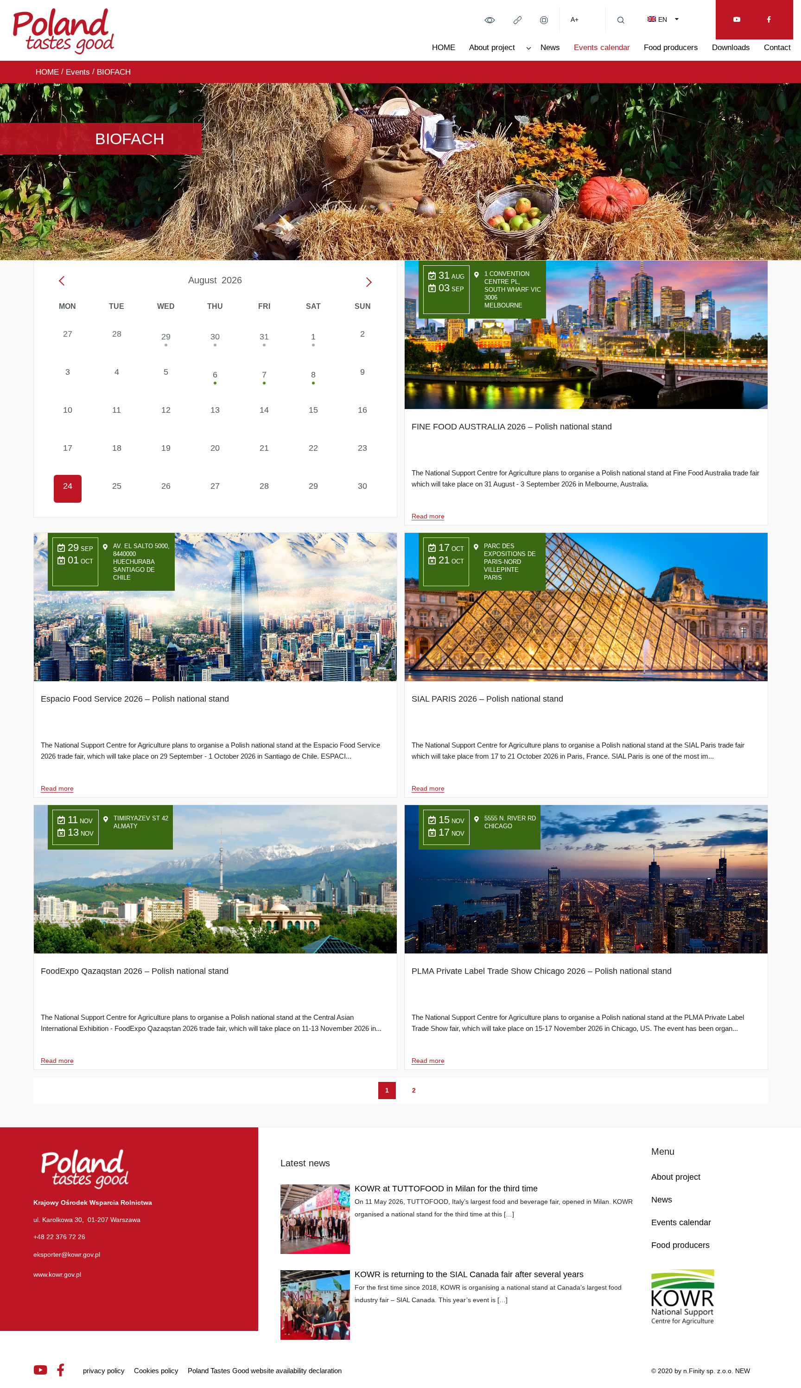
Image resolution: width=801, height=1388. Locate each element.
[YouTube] (737, 20)
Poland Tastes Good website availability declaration (265, 1371)
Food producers (671, 47)
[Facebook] (769, 20)
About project (492, 47)
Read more (428, 516)
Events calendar (602, 47)
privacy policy (104, 1371)
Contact (777, 47)
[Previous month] (64, 281)
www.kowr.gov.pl (57, 1274)
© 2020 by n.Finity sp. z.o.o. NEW (700, 1371)
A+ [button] (574, 19)
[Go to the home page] (64, 29)
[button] (489, 19)
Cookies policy (156, 1371)
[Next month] (367, 281)
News (550, 47)
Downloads (731, 47)
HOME (443, 47)
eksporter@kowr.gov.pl (66, 1254)
